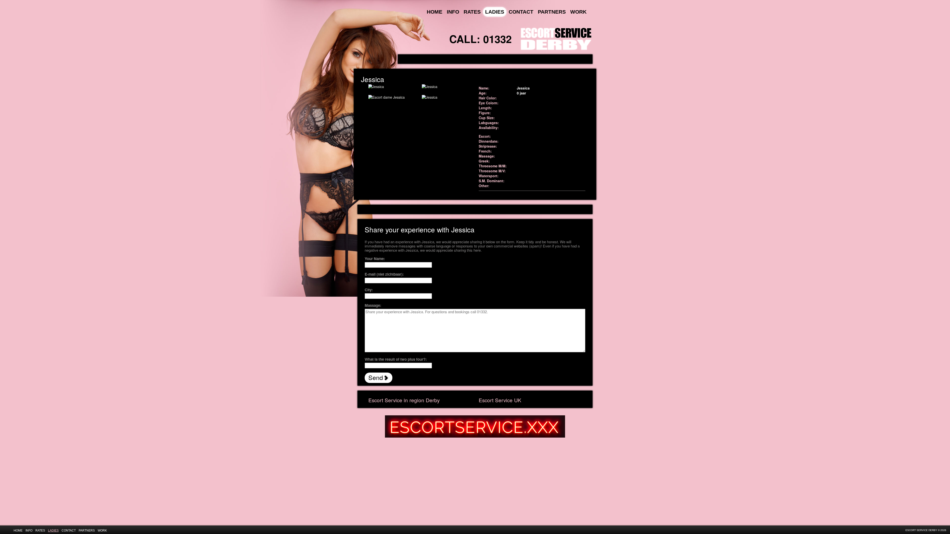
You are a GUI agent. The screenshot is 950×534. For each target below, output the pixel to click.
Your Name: (375, 259)
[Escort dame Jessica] (391, 97)
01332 (497, 38)
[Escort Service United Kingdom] (475, 425)
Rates (472, 12)
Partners (552, 12)
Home (434, 12)
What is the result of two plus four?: (396, 359)
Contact (521, 12)
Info (453, 12)
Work (578, 12)
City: (369, 290)
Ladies (494, 12)
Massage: (373, 305)
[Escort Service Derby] (556, 38)
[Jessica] (391, 86)
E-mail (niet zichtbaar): (384, 274)
